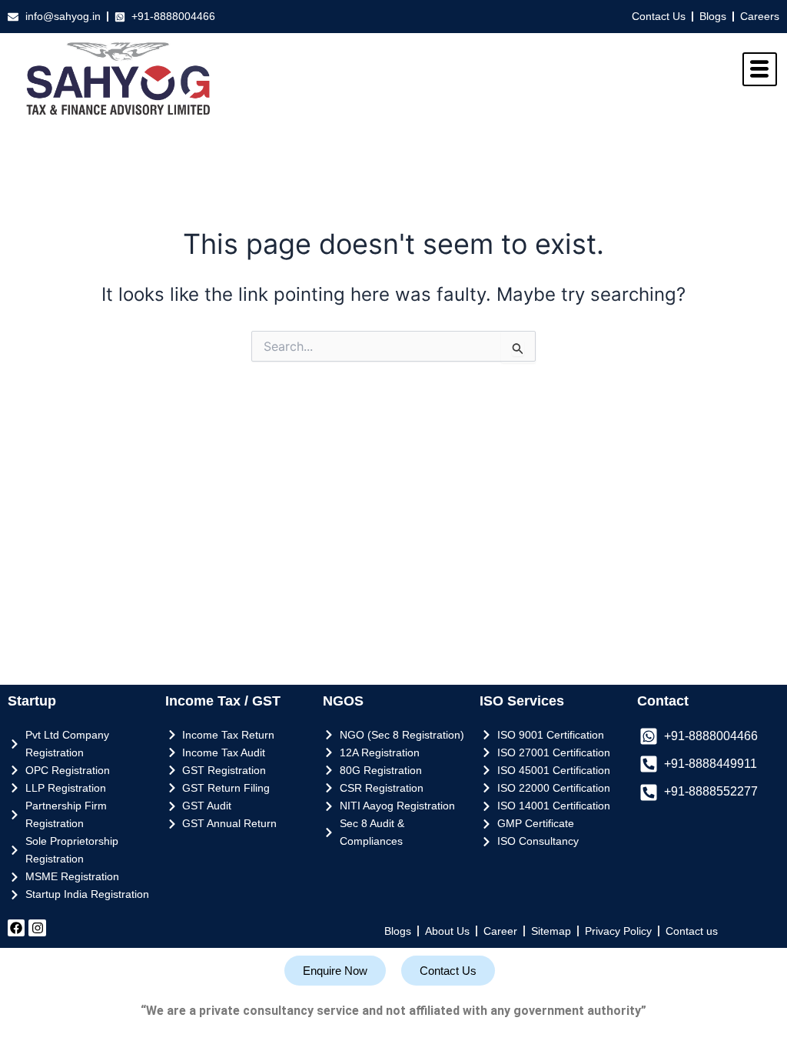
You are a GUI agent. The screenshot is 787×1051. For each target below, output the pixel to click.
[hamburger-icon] (759, 69)
